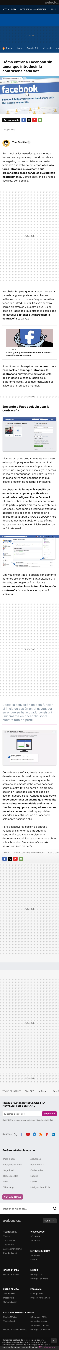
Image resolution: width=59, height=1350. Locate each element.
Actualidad (35, 1159)
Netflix (33, 1181)
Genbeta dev (36, 1170)
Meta (19, 48)
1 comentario (13, 120)
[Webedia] (52, 2)
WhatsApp (8, 1187)
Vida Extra (35, 1240)
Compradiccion (10, 1302)
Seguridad (8, 1170)
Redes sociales (10, 1176)
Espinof (34, 1259)
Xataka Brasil (9, 1321)
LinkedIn (53, 1133)
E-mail (40, 120)
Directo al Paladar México (15, 1329)
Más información (47, 1347)
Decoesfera (8, 1298)
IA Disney (43, 1091)
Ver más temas (12, 1197)
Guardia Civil (32, 48)
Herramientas (37, 1164)
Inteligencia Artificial (40, 1187)
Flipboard (34, 120)
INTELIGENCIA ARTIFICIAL (33, 9)
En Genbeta (11, 349)
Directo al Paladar (11, 1274)
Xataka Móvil (9, 1240)
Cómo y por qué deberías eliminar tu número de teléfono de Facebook (29, 354)
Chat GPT (29, 1091)
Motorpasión (36, 1274)
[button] (21, 142)
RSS (40, 1133)
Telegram (34, 1133)
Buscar (55, 1208)
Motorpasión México (40, 1329)
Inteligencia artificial (13, 1164)
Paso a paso (9, 1159)
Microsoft (47, 48)
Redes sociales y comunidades (29, 852)
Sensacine (35, 1255)
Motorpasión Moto (39, 1278)
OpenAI (9, 48)
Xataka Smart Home (12, 1249)
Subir (47, 1221)
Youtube (28, 1133)
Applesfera (8, 1244)
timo (5, 1181)
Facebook (23, 120)
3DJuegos (35, 1236)
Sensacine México (39, 1321)
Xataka (6, 1236)
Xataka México (10, 1317)
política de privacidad (43, 1120)
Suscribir (49, 1113)
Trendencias (9, 1293)
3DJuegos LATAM (38, 1317)
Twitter (29, 120)
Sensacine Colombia (39, 1325)
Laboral (34, 1176)
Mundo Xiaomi (10, 1253)
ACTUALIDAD (9, 9)
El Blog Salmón (37, 1293)
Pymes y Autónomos (40, 1298)
